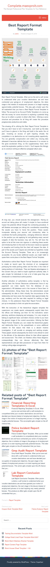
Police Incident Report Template (25, 429)
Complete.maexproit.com (25, 6)
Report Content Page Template (15, 544)
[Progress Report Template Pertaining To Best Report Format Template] (43, 374)
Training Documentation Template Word (18, 533)
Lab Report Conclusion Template (26, 474)
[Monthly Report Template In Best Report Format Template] (7, 386)
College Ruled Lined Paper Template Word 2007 (21, 537)
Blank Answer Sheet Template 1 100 (17, 548)
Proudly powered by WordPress (18, 562)
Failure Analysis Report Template (40, 509)
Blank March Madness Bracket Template (19, 541)
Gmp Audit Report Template (29, 450)
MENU (44, 18)
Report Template (15, 500)
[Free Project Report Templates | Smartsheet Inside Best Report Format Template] (31, 386)
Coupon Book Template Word (12, 507)
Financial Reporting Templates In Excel (24, 404)
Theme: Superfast (36, 562)
